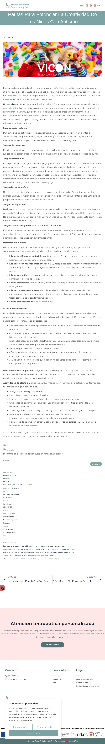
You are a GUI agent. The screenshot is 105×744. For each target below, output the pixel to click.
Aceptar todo (33, 733)
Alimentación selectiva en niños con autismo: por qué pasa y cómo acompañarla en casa (37, 559)
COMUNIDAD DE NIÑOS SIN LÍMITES (17, 485)
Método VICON (9, 513)
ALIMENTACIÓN (9, 475)
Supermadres (8, 529)
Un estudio (9, 104)
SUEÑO (6, 526)
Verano (6, 536)
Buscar (6, 461)
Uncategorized (9, 533)
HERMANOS (8, 498)
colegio (6, 482)
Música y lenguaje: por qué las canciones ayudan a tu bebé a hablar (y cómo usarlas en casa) (38, 549)
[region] (33, 719)
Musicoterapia (8, 517)
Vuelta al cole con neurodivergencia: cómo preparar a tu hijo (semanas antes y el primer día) (38, 552)
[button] (81, 5)
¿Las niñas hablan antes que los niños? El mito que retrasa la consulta (29, 556)
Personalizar (20, 727)
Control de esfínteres (11, 488)
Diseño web (56, 741)
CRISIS (5, 491)
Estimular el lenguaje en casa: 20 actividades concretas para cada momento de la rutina (36, 546)
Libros (5, 510)
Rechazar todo (44, 727)
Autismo (6, 478)
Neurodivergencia (10, 520)
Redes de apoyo (9, 523)
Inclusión (6, 501)
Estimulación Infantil (11, 494)
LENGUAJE (7, 507)
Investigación (8, 504)
